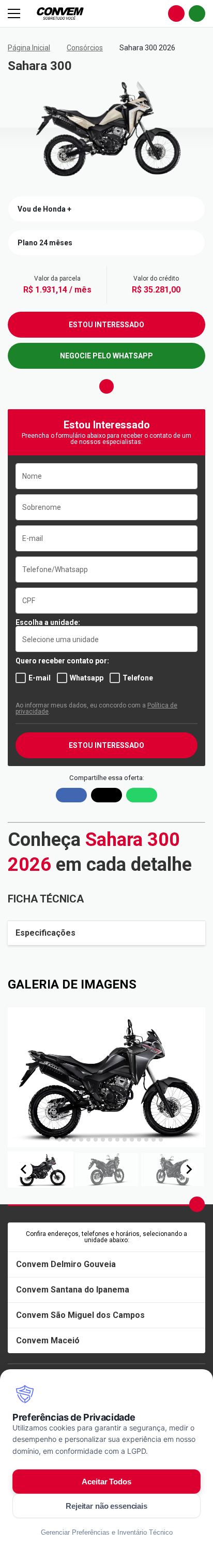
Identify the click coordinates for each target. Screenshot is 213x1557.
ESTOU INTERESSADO (106, 325)
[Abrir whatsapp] (197, 13)
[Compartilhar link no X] (106, 795)
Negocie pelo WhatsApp (106, 356)
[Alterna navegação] (15, 13)
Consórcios (85, 47)
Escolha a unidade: (48, 622)
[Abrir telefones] (176, 13)
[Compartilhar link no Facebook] (71, 795)
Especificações (45, 933)
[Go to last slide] (24, 1169)
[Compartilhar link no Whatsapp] (141, 795)
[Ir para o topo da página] (197, 1204)
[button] (40, 1169)
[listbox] (106, 639)
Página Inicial (29, 47)
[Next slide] (188, 1169)
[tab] (52, 1139)
